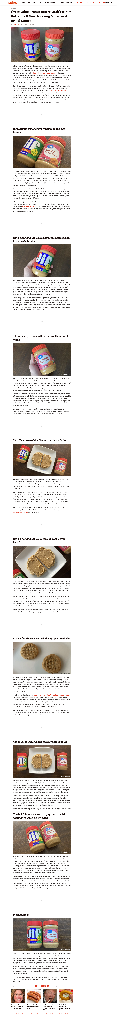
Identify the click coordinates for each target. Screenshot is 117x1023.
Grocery (13, 8)
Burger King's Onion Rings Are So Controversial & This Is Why (65, 1007)
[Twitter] (84, 2)
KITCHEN (61, 2)
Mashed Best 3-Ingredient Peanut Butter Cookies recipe (51, 695)
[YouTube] (81, 2)
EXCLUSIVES (32, 2)
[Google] (97, 2)
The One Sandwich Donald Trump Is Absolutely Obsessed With (49, 1007)
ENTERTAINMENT (50, 2)
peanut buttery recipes (20, 512)
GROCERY (69, 2)
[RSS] (100, 2)
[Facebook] (78, 2)
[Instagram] (87, 2)
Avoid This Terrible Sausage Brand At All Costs (33, 1006)
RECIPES (23, 2)
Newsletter (109, 2)
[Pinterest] (90, 2)
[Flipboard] (93, 2)
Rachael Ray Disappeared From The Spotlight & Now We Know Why (18, 1006)
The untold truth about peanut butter (44, 73)
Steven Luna (15, 24)
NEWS (40, 2)
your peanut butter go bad (30, 206)
